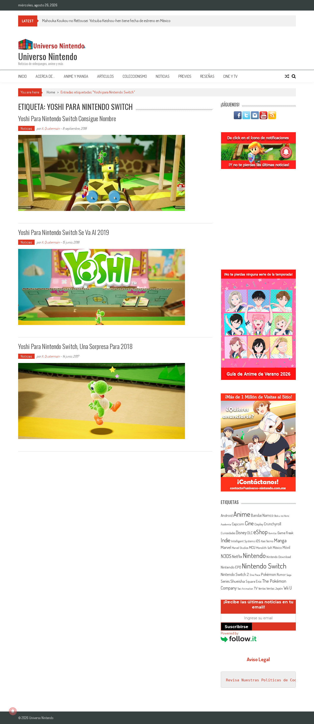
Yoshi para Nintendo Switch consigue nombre (67, 118)
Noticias (163, 76)
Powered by (229, 633)
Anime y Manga (76, 76)
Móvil (286, 547)
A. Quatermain (50, 128)
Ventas (262, 588)
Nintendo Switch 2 (235, 574)
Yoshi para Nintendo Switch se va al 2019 (63, 232)
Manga (280, 540)
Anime (241, 514)
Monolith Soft (264, 548)
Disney (241, 532)
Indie (225, 540)
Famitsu (272, 533)
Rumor (281, 574)
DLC (250, 533)
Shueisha (237, 581)
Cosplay (258, 524)
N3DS (226, 556)
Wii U (288, 588)
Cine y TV (230, 76)
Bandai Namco (262, 515)
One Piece (255, 575)
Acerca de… (45, 76)
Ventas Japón (274, 588)
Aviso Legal (258, 659)
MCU (252, 547)
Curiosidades (228, 533)
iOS (258, 540)
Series (225, 581)
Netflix (237, 556)
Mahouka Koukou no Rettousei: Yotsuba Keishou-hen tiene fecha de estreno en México (106, 20)
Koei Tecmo (267, 541)
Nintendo (254, 555)
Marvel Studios (240, 548)
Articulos (105, 76)
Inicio (22, 76)
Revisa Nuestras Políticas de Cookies (265, 680)
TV (256, 588)
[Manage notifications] (13, 711)
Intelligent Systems (243, 541)
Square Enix (254, 581)
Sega (289, 575)
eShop (260, 532)
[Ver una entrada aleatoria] (287, 76)
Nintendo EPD (231, 567)
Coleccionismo (135, 76)
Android (227, 515)
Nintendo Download (278, 557)
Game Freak (285, 532)
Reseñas (207, 76)
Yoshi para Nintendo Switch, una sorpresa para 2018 (75, 346)
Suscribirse (236, 626)
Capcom (238, 523)
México (277, 547)
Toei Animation (245, 588)
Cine (249, 523)
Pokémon (268, 574)
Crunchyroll (272, 523)
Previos (184, 76)
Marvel (226, 547)
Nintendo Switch (264, 565)
